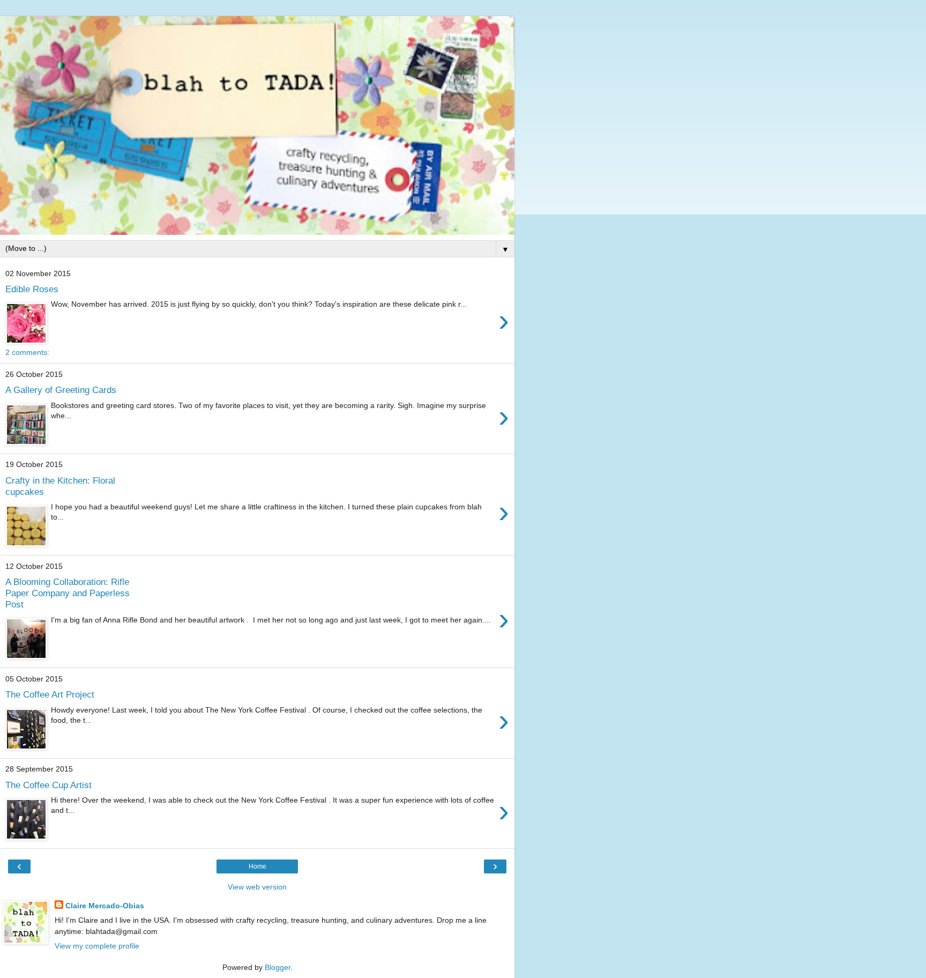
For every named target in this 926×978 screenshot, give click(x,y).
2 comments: (27, 352)
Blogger (277, 967)
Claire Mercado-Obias (104, 905)
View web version (257, 887)
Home (257, 866)
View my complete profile (97, 946)
